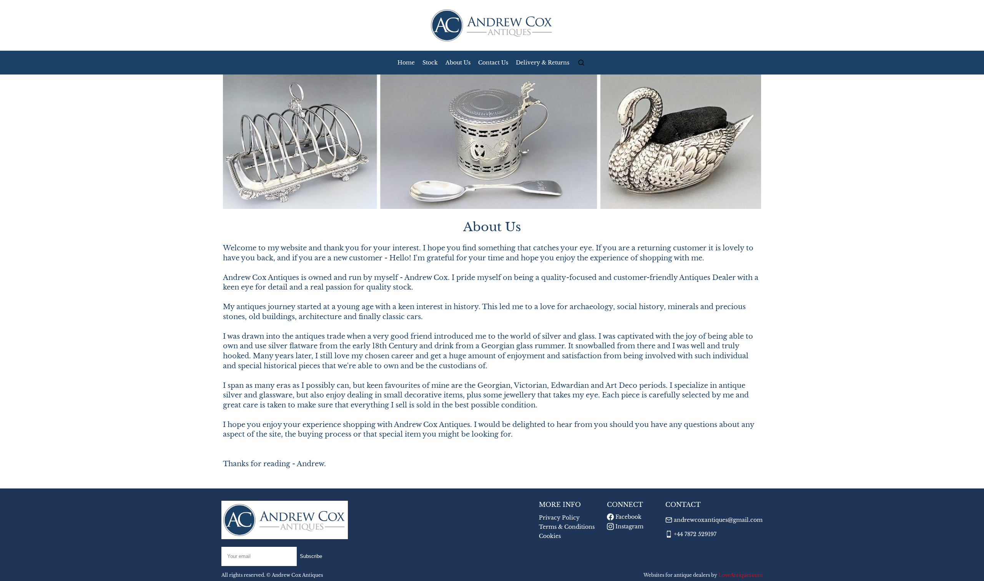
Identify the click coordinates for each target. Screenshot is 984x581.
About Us (457, 62)
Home (406, 62)
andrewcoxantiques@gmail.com (718, 519)
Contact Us (493, 62)
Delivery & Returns (542, 62)
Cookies (550, 536)
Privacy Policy (559, 517)
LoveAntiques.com (740, 575)
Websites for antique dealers (676, 575)
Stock (430, 62)
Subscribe (311, 556)
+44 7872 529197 (695, 534)
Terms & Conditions (567, 526)
